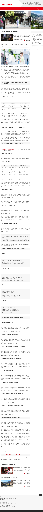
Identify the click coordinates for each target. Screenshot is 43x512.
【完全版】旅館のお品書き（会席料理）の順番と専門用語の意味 (37, 39)
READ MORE (27, 40)
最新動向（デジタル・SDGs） (38, 9)
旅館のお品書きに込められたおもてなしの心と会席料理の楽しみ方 (37, 35)
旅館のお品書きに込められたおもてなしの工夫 (11, 454)
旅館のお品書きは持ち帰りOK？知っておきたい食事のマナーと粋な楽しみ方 (37, 43)
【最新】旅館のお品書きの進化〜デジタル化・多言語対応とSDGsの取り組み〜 (37, 48)
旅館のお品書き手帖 (7, 4)
